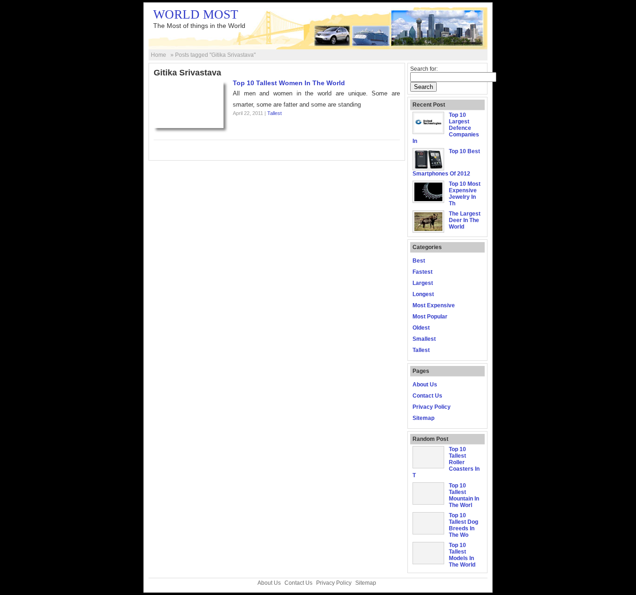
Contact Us (427, 395)
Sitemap (423, 418)
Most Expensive (434, 305)
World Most (195, 14)
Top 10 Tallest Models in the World (462, 555)
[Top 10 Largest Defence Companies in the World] (428, 130)
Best (419, 260)
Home (158, 55)
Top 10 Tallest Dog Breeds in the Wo (463, 525)
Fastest (423, 272)
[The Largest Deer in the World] (428, 229)
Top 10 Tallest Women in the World (289, 83)
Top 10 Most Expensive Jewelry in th (464, 194)
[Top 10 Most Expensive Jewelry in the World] (428, 199)
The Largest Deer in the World (464, 220)
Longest (423, 294)
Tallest (274, 113)
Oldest (421, 328)
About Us (425, 384)
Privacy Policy (432, 407)
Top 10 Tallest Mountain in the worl (464, 495)
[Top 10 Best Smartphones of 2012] (428, 166)
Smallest (424, 339)
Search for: (424, 69)
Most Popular (430, 316)
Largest (423, 283)
